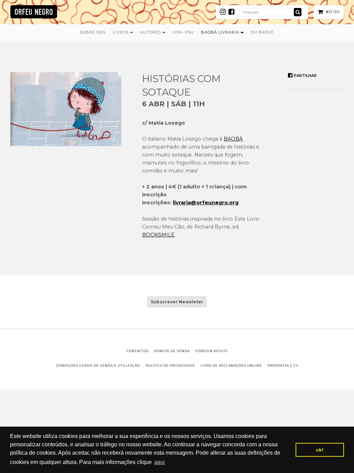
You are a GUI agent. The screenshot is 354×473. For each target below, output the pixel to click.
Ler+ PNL (183, 32)
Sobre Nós (93, 32)
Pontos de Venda (172, 351)
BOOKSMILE (158, 235)
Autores (151, 32)
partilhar (305, 75)
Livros (121, 32)
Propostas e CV (283, 365)
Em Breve (262, 32)
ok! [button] (320, 450)
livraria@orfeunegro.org (206, 202)
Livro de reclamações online (231, 365)
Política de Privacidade (170, 365)
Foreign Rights (211, 351)
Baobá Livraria (221, 32)
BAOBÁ (233, 139)
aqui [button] (159, 462)
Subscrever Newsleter (177, 301)
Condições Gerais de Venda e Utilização (98, 365)
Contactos (138, 351)
